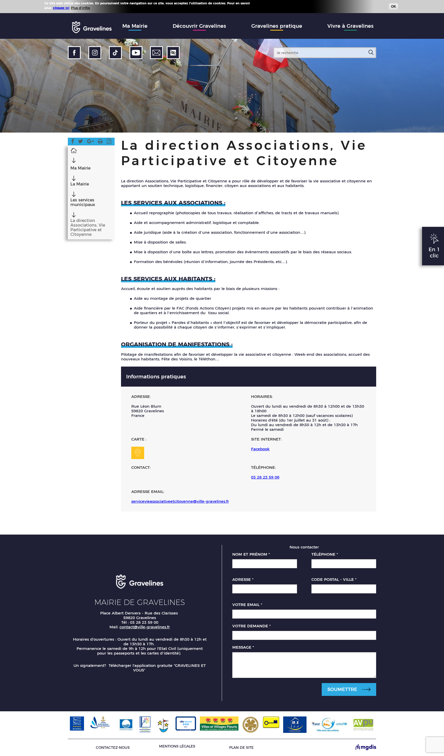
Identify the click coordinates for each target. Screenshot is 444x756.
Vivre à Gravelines (350, 26)
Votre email (247, 604)
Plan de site (241, 747)
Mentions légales (177, 746)
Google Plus (90, 142)
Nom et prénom (251, 554)
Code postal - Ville (333, 579)
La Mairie (79, 184)
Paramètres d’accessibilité (173, 53)
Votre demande (251, 626)
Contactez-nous (113, 747)
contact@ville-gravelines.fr (144, 626)
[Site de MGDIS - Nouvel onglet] (366, 747)
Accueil (73, 150)
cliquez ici (61, 8)
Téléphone (324, 554)
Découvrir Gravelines (199, 26)
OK (393, 6)
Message (243, 647)
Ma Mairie (134, 26)
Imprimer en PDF (109, 142)
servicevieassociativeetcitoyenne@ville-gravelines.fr (180, 501)
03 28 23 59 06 (265, 477)
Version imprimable (100, 142)
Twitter (80, 142)
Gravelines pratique (276, 26)
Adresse (242, 579)
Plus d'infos (80, 8)
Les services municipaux (82, 202)
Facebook (72, 142)
